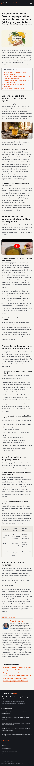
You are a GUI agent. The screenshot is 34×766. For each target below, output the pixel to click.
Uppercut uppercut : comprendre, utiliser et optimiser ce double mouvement (16, 723)
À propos (4, 617)
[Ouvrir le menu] (31, 3)
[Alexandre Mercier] (5, 626)
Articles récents (12, 617)
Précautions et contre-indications (14, 88)
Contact (3, 745)
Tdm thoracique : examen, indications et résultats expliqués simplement (15, 729)
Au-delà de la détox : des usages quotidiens (14, 85)
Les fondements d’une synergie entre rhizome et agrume (14, 73)
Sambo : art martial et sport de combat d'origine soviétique (15, 718)
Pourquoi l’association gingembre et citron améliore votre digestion (17, 77)
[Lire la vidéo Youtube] (17, 246)
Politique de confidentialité (9, 751)
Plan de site (4, 754)
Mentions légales (6, 748)
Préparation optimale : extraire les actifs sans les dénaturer (16, 81)
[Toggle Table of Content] (29, 70)
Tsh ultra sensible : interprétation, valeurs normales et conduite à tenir (16, 734)
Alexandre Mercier (16, 621)
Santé (3, 11)
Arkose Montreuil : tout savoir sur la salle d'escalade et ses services (16, 712)
